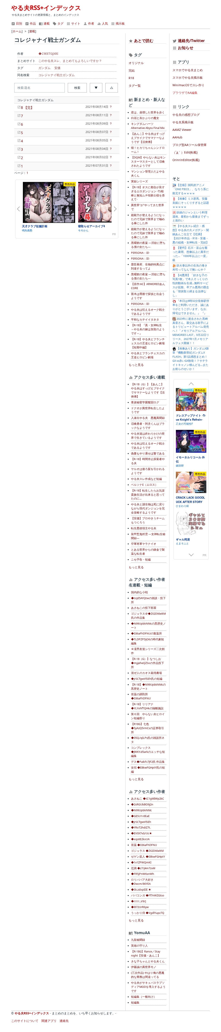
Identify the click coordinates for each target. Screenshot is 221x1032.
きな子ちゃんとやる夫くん (148, 961)
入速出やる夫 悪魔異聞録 (148, 418)
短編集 (135, 1002)
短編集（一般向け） (143, 997)
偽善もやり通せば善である (148, 453)
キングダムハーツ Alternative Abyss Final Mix (148, 126)
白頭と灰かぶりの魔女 (145, 118)
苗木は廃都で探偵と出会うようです (148, 296)
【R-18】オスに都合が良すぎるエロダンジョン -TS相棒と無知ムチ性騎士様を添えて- (148, 193)
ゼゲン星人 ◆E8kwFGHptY (148, 856)
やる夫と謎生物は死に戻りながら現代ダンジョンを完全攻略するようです (148, 508)
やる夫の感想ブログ (186, 115)
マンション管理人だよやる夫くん (148, 173)
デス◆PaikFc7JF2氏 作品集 (148, 762)
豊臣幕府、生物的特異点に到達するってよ (148, 266)
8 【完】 (27, 107)
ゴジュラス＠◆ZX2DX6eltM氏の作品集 (148, 616)
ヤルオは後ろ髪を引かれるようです (148, 471)
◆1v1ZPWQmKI (141, 862)
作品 (32, 23)
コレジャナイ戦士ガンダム (56, 75)
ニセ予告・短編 (141, 559)
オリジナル (136, 63)
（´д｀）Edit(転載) (184, 152)
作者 (90, 23)
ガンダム (44, 68)
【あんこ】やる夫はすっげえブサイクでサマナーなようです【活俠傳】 (148, 138)
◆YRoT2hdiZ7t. (141, 827)
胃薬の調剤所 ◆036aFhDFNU (141, 696)
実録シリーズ (139, 181)
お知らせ (185, 47)
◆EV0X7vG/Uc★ (141, 833)
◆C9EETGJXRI (48, 54)
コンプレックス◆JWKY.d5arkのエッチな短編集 (148, 752)
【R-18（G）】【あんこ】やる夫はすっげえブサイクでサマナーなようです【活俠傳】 (148, 390)
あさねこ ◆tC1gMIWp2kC (147, 798)
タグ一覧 (135, 85)
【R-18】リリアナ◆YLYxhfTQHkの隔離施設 (147, 706)
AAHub (177, 137)
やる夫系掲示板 (183, 122)
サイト (75, 23)
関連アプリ (49, 1021)
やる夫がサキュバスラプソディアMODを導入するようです (148, 987)
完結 (132, 70)
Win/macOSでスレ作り (188, 85)
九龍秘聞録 (138, 940)
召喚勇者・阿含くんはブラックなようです (148, 426)
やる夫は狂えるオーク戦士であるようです (148, 312)
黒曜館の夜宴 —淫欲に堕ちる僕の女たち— (148, 245)
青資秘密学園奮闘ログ (145, 402)
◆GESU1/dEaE (140, 816)
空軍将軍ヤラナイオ (143, 544)
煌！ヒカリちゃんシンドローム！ (148, 150)
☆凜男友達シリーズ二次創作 (148, 651)
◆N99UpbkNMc (141, 810)
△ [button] (111, 88)
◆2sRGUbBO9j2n (142, 804)
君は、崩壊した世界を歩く (148, 112)
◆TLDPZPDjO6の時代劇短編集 (147, 641)
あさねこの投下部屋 (143, 608)
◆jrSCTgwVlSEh (141, 822)
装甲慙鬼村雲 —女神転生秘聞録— (148, 536)
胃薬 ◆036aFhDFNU (144, 845)
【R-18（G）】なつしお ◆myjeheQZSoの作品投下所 (147, 663)
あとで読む (143, 40)
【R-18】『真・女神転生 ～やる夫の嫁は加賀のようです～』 (148, 329)
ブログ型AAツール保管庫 (189, 145)
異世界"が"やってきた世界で (147, 207)
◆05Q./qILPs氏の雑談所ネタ (147, 740)
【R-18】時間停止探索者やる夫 (148, 461)
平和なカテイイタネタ (145, 319)
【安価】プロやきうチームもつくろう (148, 520)
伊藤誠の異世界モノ (143, 967)
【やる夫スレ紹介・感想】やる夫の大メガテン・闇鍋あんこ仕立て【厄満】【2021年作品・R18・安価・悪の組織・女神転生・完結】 (190, 234)
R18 (131, 78)
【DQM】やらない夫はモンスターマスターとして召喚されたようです (148, 162)
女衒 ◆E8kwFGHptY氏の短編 (148, 770)
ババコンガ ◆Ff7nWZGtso (147, 895)
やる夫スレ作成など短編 (146, 479)
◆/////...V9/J (138, 901)
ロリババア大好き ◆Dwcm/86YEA (142, 882)
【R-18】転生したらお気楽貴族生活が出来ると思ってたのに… (148, 495)
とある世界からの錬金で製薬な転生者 (148, 552)
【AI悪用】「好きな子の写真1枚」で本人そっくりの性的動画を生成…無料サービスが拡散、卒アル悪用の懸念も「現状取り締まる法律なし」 (190, 285)
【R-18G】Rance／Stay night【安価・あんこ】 (145, 953)
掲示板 (120, 23)
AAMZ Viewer (181, 130)
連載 (46, 23)
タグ (60, 23)
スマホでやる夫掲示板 (187, 77)
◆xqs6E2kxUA (140, 839)
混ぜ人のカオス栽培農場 (146, 673)
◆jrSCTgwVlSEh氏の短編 (146, 679)
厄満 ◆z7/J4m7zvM (143, 868)
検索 (77, 88)
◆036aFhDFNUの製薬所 (146, 633)
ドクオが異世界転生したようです (148, 410)
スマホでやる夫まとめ (187, 70)
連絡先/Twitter (191, 40)
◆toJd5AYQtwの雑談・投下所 (148, 600)
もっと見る (136, 365)
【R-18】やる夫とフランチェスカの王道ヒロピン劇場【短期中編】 (148, 343)
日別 (18, 23)
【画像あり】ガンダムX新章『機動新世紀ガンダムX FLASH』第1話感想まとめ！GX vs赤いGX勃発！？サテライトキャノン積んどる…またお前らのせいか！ (190, 359)
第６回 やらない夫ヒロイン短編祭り (148, 716)
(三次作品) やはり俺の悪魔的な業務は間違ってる (147, 975)
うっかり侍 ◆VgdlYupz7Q (147, 913)
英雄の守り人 (139, 945)
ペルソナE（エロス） (144, 485)
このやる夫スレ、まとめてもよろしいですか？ (70, 61)
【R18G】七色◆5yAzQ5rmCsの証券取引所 (147, 728)
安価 (57, 68)
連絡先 (64, 1021)
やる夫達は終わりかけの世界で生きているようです (148, 436)
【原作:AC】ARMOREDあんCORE (148, 286)
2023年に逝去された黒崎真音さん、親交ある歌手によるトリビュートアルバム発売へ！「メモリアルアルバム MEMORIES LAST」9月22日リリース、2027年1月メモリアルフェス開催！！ (190, 331)
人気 (104, 23)
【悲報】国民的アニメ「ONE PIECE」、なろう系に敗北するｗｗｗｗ (190, 189)
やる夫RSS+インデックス (46, 7)
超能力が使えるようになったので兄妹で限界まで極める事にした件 (148, 219)
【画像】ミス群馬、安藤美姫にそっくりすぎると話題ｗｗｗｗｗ (190, 203)
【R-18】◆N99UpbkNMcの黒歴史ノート (148, 687)
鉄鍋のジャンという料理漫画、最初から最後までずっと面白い (190, 216)
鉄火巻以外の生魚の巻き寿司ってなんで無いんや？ (189, 267)
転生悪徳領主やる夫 (143, 528)
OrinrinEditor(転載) (185, 160)
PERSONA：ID (140, 253)
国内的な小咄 (139, 592)
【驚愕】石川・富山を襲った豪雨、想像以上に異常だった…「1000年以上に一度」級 (190, 254)
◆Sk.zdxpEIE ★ (141, 889)
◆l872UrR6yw (140, 907)
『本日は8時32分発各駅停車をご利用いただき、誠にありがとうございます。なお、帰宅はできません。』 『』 (190, 307)
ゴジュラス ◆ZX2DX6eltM (147, 851)
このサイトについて (24, 1021)
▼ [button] (96, 88)
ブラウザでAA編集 (184, 93)
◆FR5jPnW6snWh (142, 874)
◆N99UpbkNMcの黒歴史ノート (148, 626)
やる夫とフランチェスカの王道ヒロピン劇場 (148, 355)
